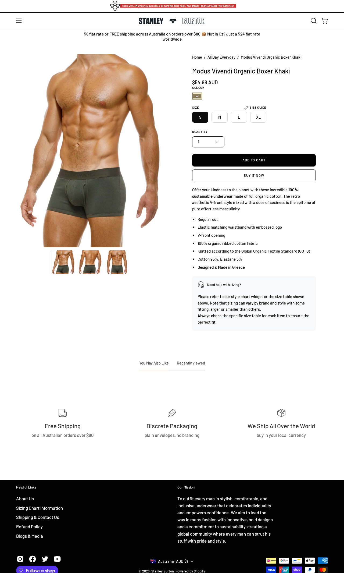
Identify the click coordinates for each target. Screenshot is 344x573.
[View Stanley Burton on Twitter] (45, 559)
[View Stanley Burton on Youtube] (57, 559)
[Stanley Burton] (172, 20)
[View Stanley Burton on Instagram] (20, 559)
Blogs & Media (29, 535)
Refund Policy (29, 526)
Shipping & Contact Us (37, 517)
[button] (313, 20)
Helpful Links (26, 487)
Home (197, 57)
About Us (25, 498)
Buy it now (254, 175)
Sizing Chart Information (39, 507)
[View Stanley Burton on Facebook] (32, 559)
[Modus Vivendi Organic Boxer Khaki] (63, 262)
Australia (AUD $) (173, 561)
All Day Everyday (221, 57)
